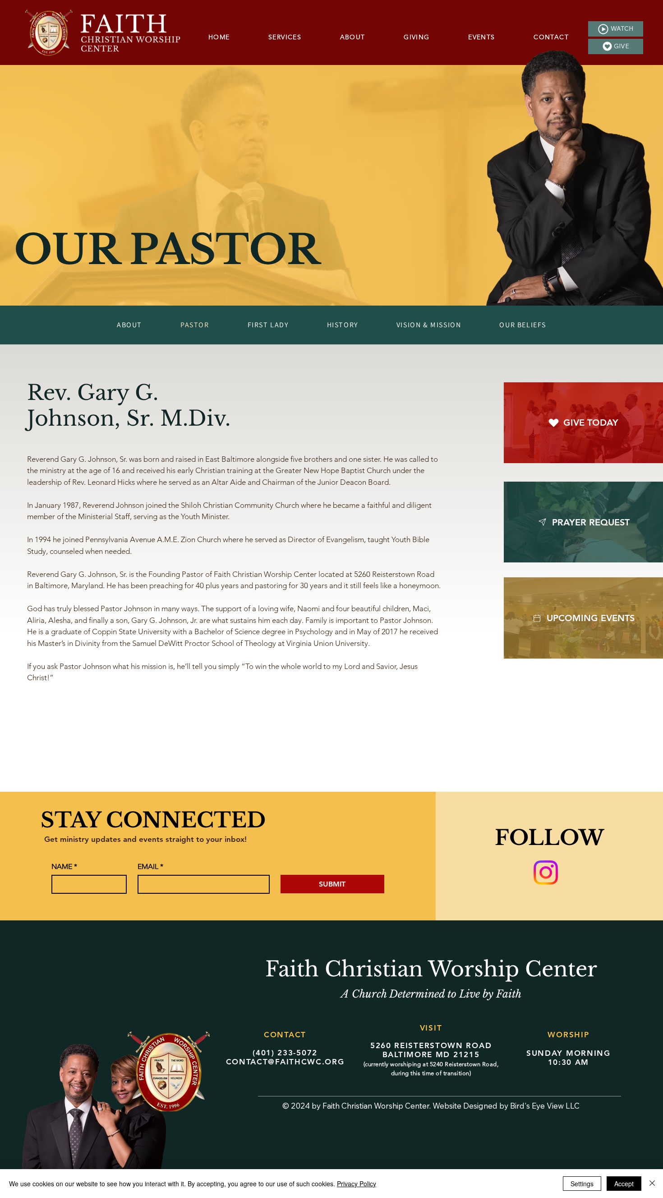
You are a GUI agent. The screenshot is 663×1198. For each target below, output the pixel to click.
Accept (624, 1183)
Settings (582, 1183)
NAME (64, 866)
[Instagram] (545, 872)
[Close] (652, 1183)
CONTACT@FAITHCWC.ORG (285, 1061)
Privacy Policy (356, 1183)
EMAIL (150, 866)
